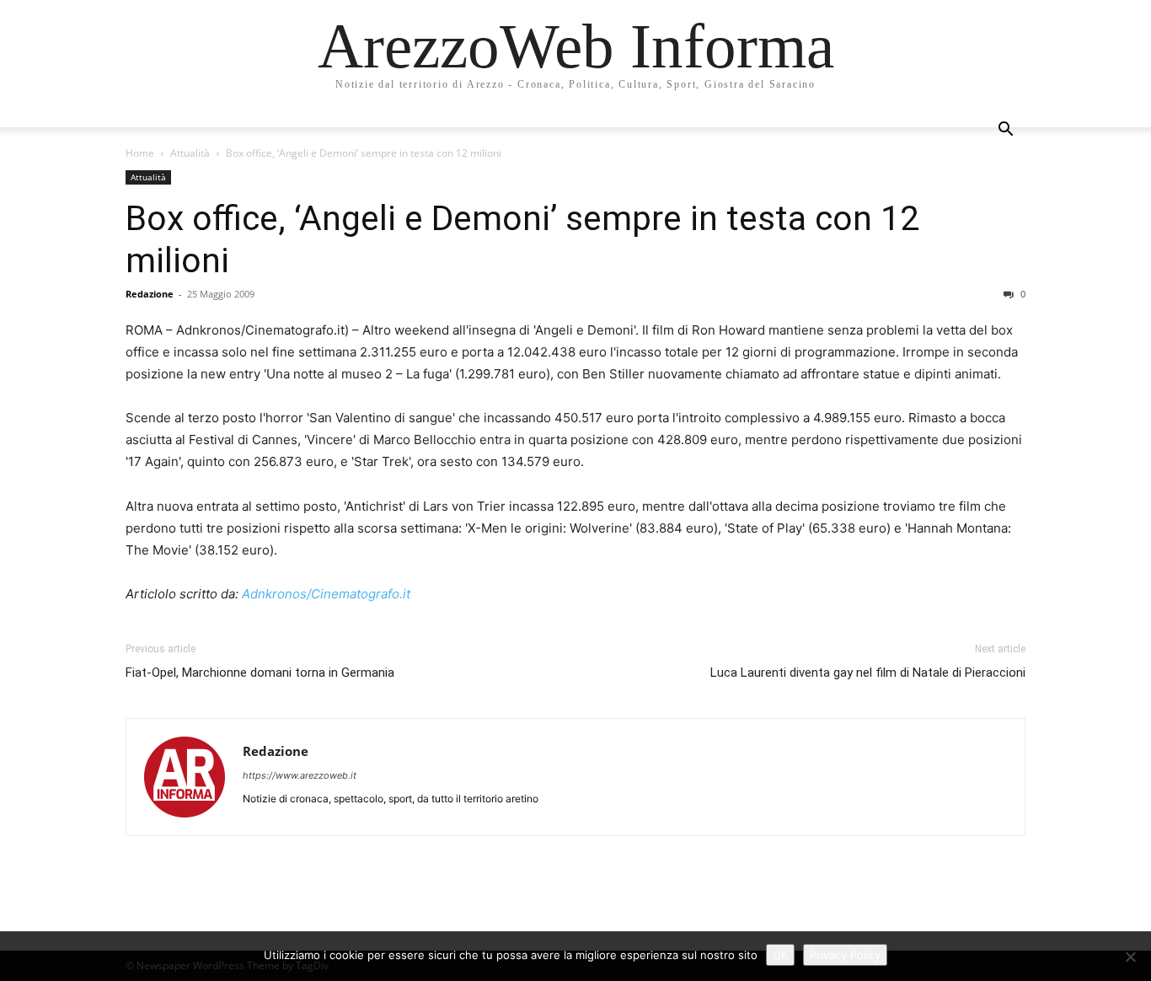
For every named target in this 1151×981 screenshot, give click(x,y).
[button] (1005, 131)
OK (780, 955)
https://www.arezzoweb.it (299, 775)
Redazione (150, 293)
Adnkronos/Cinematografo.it (326, 594)
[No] (1130, 956)
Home (140, 153)
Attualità (190, 153)
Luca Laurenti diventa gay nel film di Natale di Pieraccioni (867, 672)
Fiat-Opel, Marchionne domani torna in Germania (260, 672)
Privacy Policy (845, 955)
